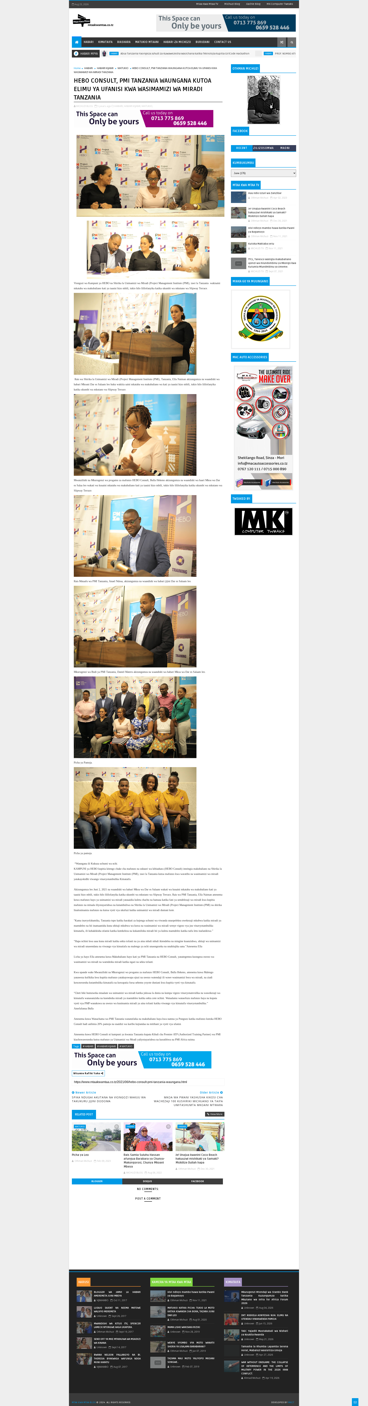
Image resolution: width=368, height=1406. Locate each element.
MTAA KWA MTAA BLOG (84, 1402)
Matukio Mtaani (147, 42)
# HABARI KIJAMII (106, 1046)
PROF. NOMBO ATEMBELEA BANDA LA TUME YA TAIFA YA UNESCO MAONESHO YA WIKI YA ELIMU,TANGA (277, 53)
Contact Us (222, 42)
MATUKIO (123, 68)
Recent (241, 148)
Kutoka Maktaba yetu (261, 243)
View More (216, 1114)
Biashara (124, 42)
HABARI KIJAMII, (132, 106)
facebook (197, 1181)
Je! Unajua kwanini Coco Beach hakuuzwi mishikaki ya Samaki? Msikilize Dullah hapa (197, 1158)
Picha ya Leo (80, 1155)
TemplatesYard (185, 1397)
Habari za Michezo (177, 42)
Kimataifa (105, 42)
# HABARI (88, 1046)
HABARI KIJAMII (105, 68)
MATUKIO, (147, 106)
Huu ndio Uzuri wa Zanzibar (265, 193)
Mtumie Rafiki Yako (87, 1073)
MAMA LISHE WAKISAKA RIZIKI (184, 1327)
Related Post (84, 1114)
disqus (147, 1181)
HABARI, (118, 106)
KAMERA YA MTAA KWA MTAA (171, 1282)
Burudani (203, 42)
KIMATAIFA (233, 1282)
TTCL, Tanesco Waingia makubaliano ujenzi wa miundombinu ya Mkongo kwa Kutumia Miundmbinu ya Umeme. (272, 263)
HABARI (212, 53)
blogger (97, 1181)
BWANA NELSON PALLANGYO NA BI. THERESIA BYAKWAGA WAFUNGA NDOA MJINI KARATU (117, 1358)
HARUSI (83, 1282)
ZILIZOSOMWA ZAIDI (263, 148)
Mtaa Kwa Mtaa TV (207, 4)
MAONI (285, 148)
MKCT (291, 1402)
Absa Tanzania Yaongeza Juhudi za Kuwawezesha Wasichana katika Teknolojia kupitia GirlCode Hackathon (128, 53)
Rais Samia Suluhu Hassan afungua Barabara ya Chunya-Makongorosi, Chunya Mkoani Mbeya (144, 1160)
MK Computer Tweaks (280, 4)
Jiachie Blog (253, 4)
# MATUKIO (126, 1046)
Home (77, 68)
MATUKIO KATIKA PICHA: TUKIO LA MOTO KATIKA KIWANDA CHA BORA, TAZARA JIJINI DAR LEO (191, 1311)
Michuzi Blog (232, 4)
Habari (89, 42)
